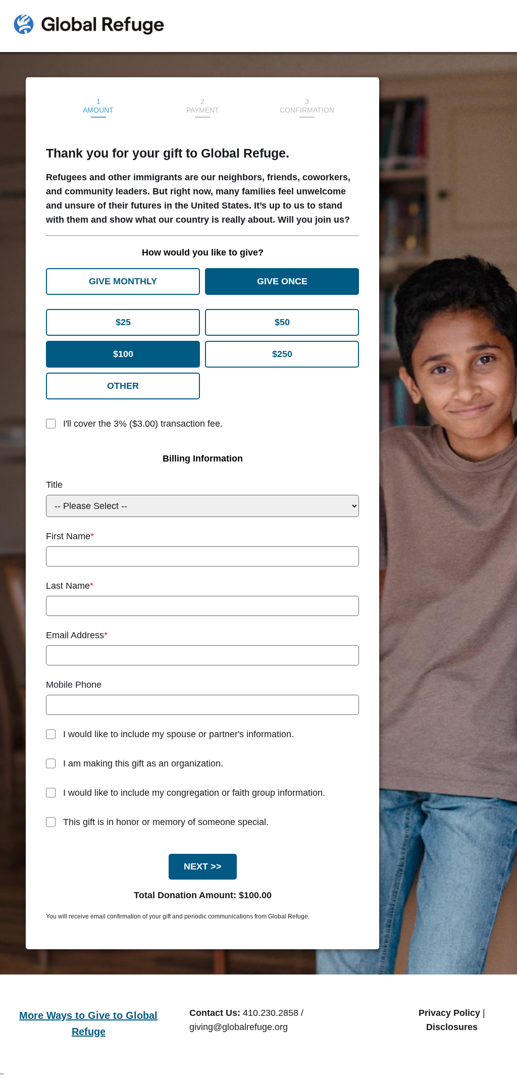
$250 (282, 354)
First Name (68, 536)
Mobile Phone (73, 685)
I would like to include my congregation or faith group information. (194, 793)
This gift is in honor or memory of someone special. (166, 822)
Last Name (68, 586)
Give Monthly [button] (123, 281)
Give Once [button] (282, 281)
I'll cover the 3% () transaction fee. (143, 424)
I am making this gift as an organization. (143, 763)
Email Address (75, 635)
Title (54, 485)
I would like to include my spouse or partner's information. (178, 734)
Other (123, 386)
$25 (123, 322)
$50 (282, 322)
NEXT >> (203, 866)
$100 (123, 354)
